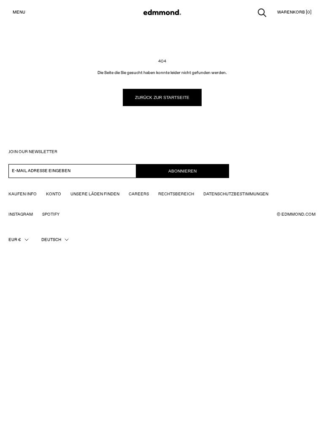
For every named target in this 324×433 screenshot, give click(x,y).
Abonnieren (182, 171)
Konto (53, 194)
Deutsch (51, 239)
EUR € (14, 239)
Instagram (20, 214)
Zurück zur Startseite (162, 97)
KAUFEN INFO (22, 194)
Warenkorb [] (294, 12)
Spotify (50, 214)
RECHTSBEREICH (176, 194)
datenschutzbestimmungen (235, 194)
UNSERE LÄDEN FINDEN (94, 194)
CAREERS (139, 194)
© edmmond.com (296, 214)
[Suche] (262, 12)
